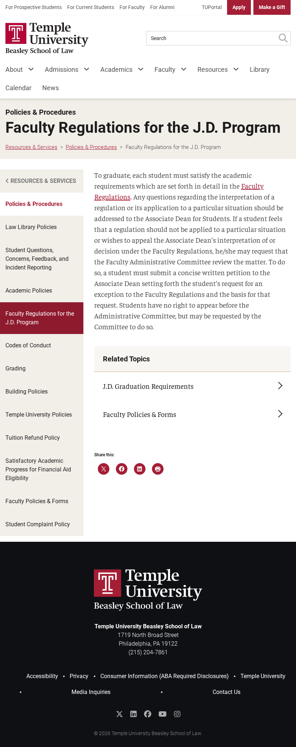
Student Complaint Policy (37, 524)
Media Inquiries (90, 692)
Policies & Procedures (40, 112)
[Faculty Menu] (181, 71)
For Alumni (162, 7)
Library (260, 69)
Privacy (79, 676)
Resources (212, 69)
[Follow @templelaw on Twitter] (119, 714)
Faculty (164, 69)
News (50, 88)
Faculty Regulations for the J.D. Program (39, 318)
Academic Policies (28, 290)
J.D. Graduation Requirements (148, 385)
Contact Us (226, 692)
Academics (116, 69)
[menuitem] (33, 7)
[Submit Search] (283, 38)
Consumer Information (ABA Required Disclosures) (164, 676)
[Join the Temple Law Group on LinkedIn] (133, 714)
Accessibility (42, 676)
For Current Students (90, 7)
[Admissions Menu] (84, 71)
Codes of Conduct (28, 345)
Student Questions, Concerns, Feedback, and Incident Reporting (37, 259)
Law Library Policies (31, 227)
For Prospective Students (33, 7)
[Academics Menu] (138, 71)
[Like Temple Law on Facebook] (147, 714)
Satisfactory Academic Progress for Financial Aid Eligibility (38, 469)
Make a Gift (272, 7)
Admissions (61, 69)
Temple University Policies (38, 414)
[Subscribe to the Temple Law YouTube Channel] (162, 714)
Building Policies (26, 391)
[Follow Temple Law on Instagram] (177, 714)
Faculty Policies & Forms (36, 501)
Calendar (18, 88)
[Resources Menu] (233, 71)
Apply (238, 7)
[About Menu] (28, 71)
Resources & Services (42, 180)
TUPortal (212, 7)
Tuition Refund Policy (32, 437)
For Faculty (132, 7)
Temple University (263, 676)
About (14, 69)
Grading (15, 368)
